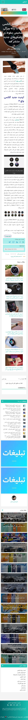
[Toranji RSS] (8, 705)
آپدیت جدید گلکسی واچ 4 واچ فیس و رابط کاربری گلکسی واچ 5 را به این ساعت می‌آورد (14, 333)
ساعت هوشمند (5, 51)
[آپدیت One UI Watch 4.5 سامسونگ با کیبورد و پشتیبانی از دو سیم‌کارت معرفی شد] (12, 342)
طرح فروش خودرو (22, 672)
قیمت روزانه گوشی (21, 670)
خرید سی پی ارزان (21, 681)
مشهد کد (2, 717)
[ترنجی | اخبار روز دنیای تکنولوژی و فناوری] (24, 2)
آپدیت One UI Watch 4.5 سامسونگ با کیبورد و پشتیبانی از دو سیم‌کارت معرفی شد (14, 351)
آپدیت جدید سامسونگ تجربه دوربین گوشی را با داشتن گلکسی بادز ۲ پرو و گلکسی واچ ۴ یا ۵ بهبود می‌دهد (14, 298)
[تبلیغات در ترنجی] (14, 13)
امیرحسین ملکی (11, 49)
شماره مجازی (23, 690)
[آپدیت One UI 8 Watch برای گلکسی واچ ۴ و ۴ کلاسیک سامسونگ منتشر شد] (12, 270)
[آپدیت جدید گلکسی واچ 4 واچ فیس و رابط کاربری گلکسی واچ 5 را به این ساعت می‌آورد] (17, 324)
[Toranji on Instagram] (14, 705)
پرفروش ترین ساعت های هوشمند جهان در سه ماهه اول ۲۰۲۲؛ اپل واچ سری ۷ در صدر (14, 369)
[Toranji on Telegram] (11, 705)
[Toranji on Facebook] (20, 705)
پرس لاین (23, 685)
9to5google (8, 236)
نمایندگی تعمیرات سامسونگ (19, 675)
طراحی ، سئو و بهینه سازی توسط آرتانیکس (17, 717)
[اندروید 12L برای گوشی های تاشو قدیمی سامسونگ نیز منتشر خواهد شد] (12, 306)
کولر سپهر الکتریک (22, 683)
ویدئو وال (23, 688)
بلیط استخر (23, 679)
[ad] (14, 453)
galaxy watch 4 (19, 256)
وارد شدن (4, 379)
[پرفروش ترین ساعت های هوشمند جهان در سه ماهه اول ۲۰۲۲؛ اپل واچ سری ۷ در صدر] (14, 360)
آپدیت (10, 51)
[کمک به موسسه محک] (14, 9)
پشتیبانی (17, 120)
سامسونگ (13, 53)
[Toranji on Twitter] (17, 705)
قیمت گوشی (23, 677)
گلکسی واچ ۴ (18, 81)
